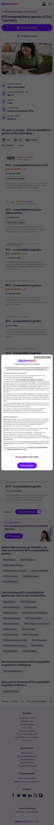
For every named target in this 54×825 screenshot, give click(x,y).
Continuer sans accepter (42, 357)
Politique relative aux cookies (17, 449)
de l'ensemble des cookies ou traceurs (30, 379)
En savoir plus (7, 439)
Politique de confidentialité (37, 447)
